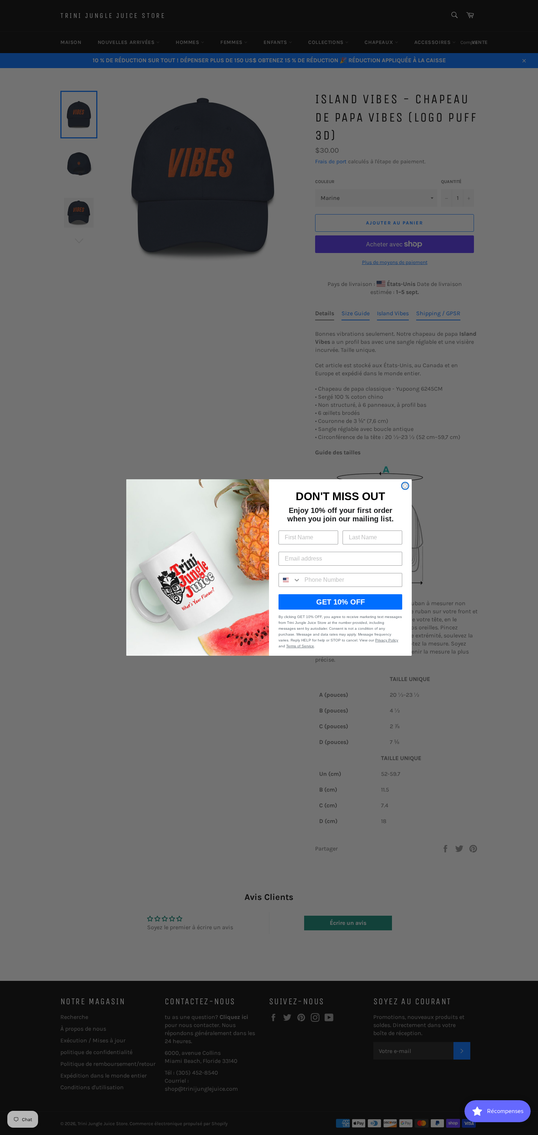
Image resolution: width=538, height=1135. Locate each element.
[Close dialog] (405, 486)
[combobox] (290, 580)
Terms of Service (300, 646)
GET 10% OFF (340, 602)
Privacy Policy (386, 640)
